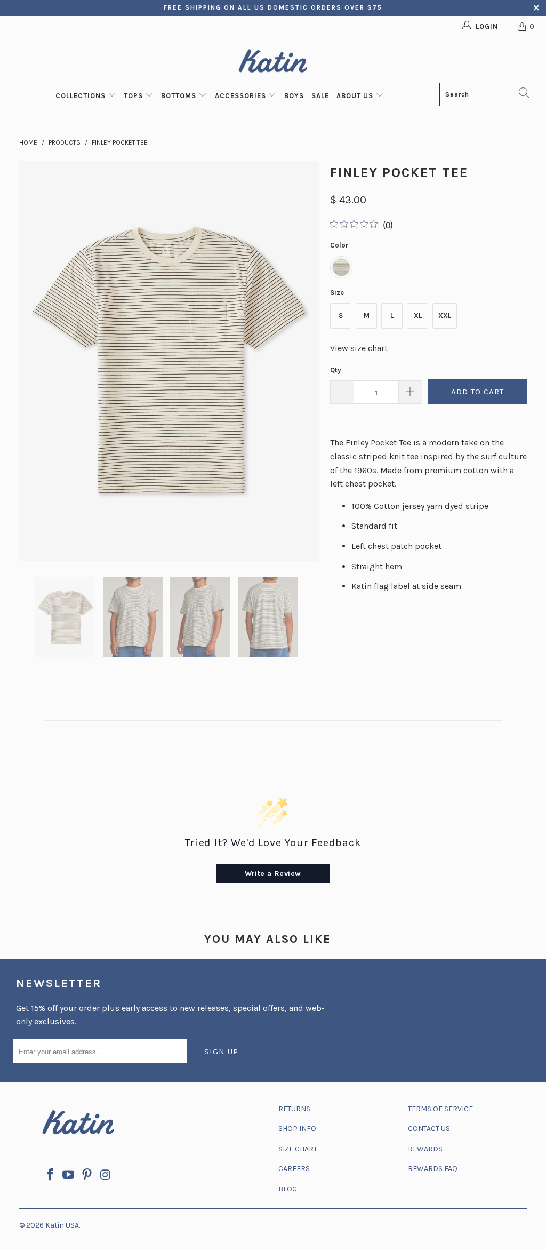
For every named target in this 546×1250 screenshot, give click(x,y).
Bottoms (179, 96)
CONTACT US (429, 1128)
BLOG (287, 1188)
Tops (134, 96)
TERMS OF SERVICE (440, 1108)
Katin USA (62, 1225)
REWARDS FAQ (432, 1168)
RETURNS (294, 1108)
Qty (335, 370)
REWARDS (425, 1148)
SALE (320, 96)
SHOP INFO (297, 1128)
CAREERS (294, 1168)
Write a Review (273, 873)
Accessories (241, 96)
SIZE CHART (297, 1148)
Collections (81, 96)
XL (418, 316)
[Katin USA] (273, 63)
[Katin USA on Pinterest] (87, 1175)
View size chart (359, 348)
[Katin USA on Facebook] (50, 1175)
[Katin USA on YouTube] (69, 1175)
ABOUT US (355, 96)
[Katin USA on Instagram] (106, 1175)
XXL (444, 316)
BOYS (294, 96)
